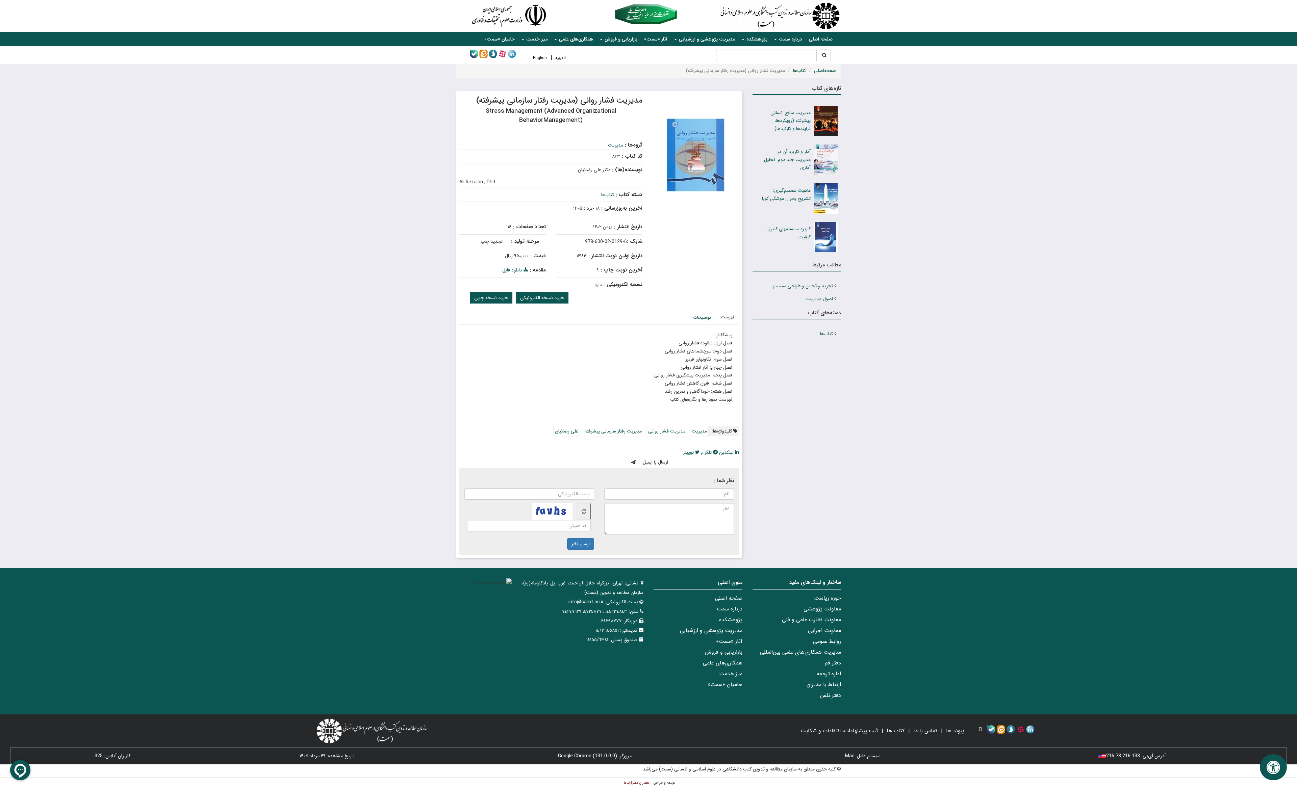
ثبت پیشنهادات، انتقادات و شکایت (839, 731)
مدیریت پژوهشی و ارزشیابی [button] (706, 39)
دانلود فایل (513, 270)
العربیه (560, 58)
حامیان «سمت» (499, 39)
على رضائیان (566, 431)
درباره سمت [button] (790, 39)
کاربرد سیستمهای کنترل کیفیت (789, 233)
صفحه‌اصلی (825, 70)
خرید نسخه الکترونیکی (542, 297)
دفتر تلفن (830, 695)
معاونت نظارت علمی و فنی (811, 619)
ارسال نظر (580, 544)
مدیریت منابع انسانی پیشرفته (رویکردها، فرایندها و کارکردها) (790, 121)
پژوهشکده (730, 619)
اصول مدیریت (819, 299)
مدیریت (615, 145)
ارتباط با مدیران (824, 684)
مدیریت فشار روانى (666, 431)
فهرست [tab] (728, 317)
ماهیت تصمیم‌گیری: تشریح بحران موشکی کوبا (786, 194)
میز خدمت (730, 674)
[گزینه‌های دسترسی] (1273, 767)
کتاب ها (896, 731)
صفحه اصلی (821, 39)
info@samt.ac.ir (586, 602)
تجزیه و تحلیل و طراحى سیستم (803, 286)
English (540, 58)
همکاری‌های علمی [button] (575, 39)
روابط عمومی (827, 641)
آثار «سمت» (655, 39)
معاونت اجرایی (824, 630)
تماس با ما (925, 731)
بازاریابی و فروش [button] (620, 39)
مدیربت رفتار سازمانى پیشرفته (613, 431)
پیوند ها (955, 731)
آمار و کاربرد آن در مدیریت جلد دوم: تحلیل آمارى (787, 160)
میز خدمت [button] (536, 39)
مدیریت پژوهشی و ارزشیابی (711, 630)
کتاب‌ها (799, 70)
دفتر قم (833, 663)
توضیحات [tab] (702, 317)
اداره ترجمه (829, 674)
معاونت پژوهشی (822, 609)
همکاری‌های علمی (722, 663)
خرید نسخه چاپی (491, 297)
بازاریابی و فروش (723, 652)
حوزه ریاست (827, 598)
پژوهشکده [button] (756, 39)
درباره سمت (729, 609)
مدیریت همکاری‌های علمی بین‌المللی (800, 652)
